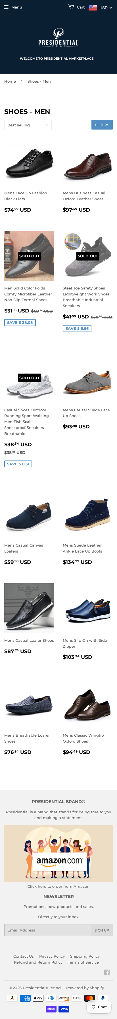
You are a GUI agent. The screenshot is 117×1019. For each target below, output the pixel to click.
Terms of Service (83, 962)
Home (10, 81)
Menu (16, 7)
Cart (80, 7)
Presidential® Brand (42, 987)
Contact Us (23, 956)
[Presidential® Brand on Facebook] (107, 973)
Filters (102, 125)
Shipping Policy (85, 956)
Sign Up (102, 930)
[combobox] (101, 8)
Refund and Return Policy (38, 962)
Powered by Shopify (85, 987)
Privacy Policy (52, 956)
